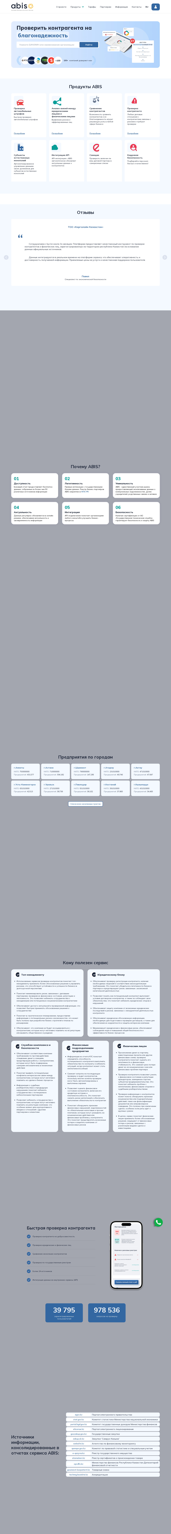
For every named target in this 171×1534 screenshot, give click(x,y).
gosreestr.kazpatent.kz (78, 1469)
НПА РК (85, 491)
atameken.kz (78, 1458)
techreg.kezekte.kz (78, 1474)
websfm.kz (78, 1443)
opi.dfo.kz (78, 1464)
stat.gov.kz (78, 1419)
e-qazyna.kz (79, 1453)
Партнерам (105, 7)
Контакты (136, 7)
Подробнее (19, 133)
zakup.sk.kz (78, 1438)
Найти (88, 44)
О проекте (61, 7)
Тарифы (92, 7)
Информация (121, 7)
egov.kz (78, 1414)
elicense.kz (78, 1429)
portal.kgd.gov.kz (78, 1424)
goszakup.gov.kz (79, 1434)
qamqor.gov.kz (79, 1448)
